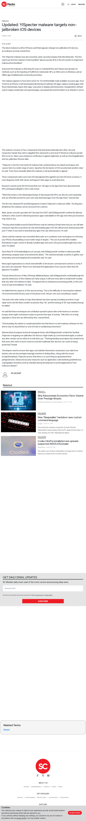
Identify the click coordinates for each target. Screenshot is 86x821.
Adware (6, 729)
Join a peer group (53, 797)
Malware (5, 21)
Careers (54, 786)
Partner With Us (64, 797)
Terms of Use (39, 595)
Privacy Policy (48, 595)
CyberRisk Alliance (36, 786)
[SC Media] (8, 4)
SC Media (26, 786)
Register (81, 4)
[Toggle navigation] (63, 4)
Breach (41, 392)
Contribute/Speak (30, 797)
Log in (73, 4)
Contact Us (46, 786)
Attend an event (41, 797)
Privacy (60, 786)
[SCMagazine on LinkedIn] (48, 775)
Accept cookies (74, 813)
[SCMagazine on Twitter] (43, 775)
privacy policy (21, 818)
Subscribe (43, 601)
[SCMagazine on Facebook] (37, 775)
